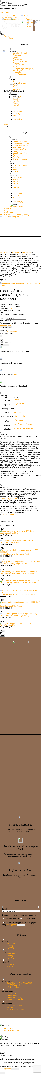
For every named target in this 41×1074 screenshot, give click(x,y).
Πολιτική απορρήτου (12, 1031)
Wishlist (10, 1007)
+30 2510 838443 (13, 985)
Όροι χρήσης (9, 1029)
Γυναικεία (10, 964)
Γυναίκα (5, 942)
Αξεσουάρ (10, 948)
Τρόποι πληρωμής (14, 995)
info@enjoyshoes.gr (14, 987)
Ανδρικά (10, 966)
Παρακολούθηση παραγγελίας (18, 1009)
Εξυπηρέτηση (7, 991)
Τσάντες (10, 946)
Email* (4, 909)
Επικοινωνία (7, 981)
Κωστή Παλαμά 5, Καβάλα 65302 (19, 983)
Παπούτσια (11, 944)
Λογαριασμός (7, 1003)
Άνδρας (5, 952)
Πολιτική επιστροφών (15, 999)
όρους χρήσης (11, 925)
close (2, 1073)
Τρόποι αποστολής (14, 997)
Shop (14, 97)
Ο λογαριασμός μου (14, 1005)
